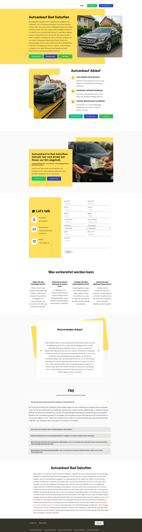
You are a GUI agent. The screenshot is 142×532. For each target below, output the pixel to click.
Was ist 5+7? (91, 232)
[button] (41, 351)
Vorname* (67, 201)
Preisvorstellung (92, 219)
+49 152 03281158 (106, 5)
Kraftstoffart (67, 225)
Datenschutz (43, 524)
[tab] (70, 403)
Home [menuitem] (82, 6)
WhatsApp (92, 5)
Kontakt (99, 524)
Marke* (66, 213)
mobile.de (104, 499)
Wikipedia (92, 483)
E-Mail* (66, 232)
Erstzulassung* (68, 219)
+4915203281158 (35, 56)
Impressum (33, 524)
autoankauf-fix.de (52, 506)
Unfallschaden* (92, 225)
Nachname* (91, 201)
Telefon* (90, 207)
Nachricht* (67, 238)
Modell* (90, 213)
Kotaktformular (50, 56)
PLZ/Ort (66, 207)
